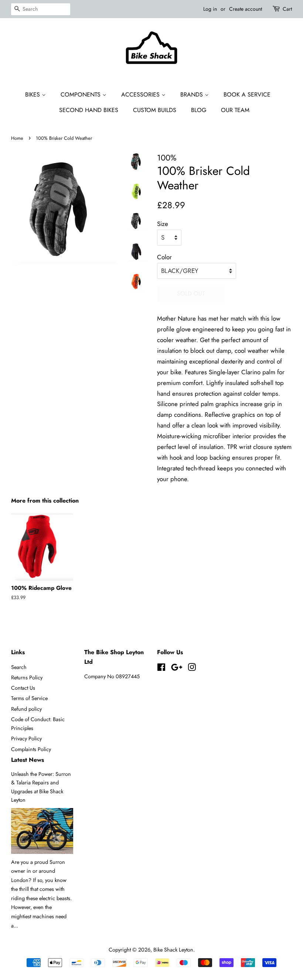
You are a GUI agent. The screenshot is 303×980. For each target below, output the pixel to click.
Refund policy (26, 709)
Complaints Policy (31, 749)
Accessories (141, 94)
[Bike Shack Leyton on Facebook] (161, 668)
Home (17, 138)
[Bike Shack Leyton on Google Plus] (176, 668)
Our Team (235, 110)
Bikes (33, 94)
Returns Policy (26, 677)
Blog (198, 110)
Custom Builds (154, 110)
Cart (287, 9)
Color (164, 257)
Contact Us (23, 688)
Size (162, 223)
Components (81, 94)
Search (19, 667)
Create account (245, 9)
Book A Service (247, 94)
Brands (192, 94)
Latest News (27, 760)
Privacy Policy (26, 738)
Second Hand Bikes (88, 110)
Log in (210, 9)
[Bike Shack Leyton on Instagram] (192, 668)
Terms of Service (29, 698)
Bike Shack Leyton (173, 949)
